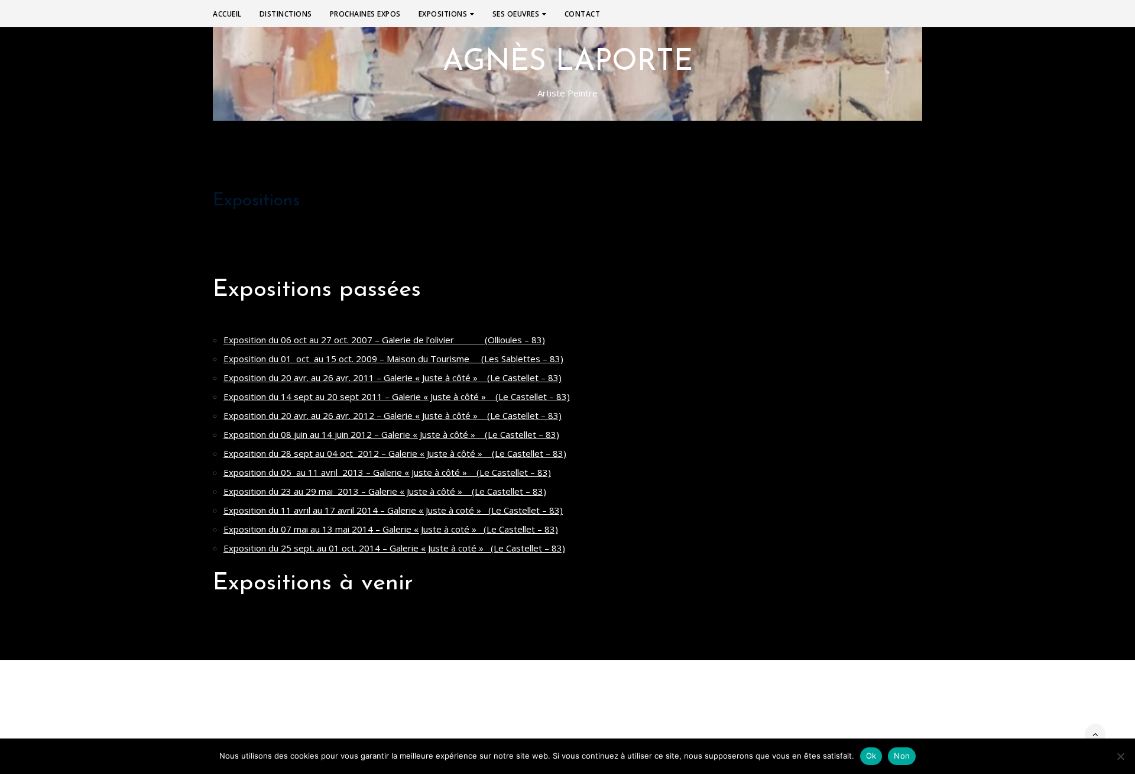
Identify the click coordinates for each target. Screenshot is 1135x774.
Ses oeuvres (516, 14)
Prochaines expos (365, 14)
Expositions (443, 14)
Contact (583, 14)
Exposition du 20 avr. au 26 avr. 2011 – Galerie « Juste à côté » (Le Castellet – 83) (392, 377)
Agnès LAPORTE (568, 63)
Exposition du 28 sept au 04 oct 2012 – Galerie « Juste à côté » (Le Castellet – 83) (394, 453)
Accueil (227, 14)
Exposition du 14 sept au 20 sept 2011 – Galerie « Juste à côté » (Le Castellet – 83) (396, 396)
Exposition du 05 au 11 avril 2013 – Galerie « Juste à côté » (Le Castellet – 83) (387, 472)
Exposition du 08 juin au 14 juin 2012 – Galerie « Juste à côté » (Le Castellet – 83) (391, 434)
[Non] (1120, 756)
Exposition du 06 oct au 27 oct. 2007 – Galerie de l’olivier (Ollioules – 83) (384, 340)
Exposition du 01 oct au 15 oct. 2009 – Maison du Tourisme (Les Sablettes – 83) (393, 359)
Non (902, 755)
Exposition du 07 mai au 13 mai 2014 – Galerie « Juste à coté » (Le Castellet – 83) (390, 529)
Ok (871, 755)
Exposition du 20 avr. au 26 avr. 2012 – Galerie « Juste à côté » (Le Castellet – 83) (392, 415)
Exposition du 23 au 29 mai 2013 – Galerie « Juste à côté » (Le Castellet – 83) (384, 491)
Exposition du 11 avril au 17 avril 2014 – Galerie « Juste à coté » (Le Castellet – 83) (393, 510)
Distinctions (286, 14)
